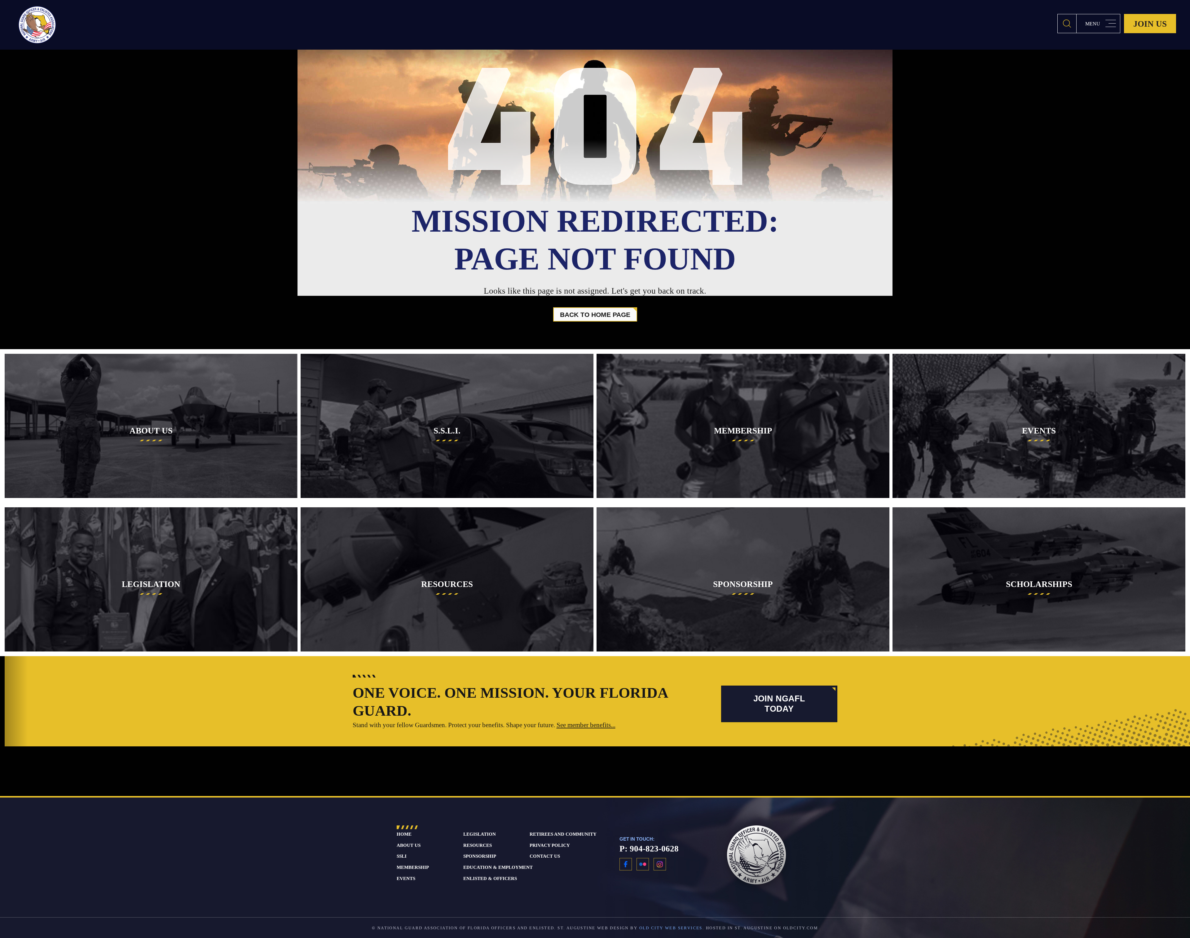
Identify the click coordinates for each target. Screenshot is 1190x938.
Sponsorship (479, 856)
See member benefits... (586, 725)
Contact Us (545, 856)
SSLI (402, 856)
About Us (409, 845)
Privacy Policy (550, 845)
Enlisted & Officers (490, 878)
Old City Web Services (671, 928)
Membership (413, 867)
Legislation (479, 834)
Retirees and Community (563, 834)
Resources (477, 845)
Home (404, 834)
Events (406, 878)
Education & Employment (498, 867)
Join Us (1150, 24)
